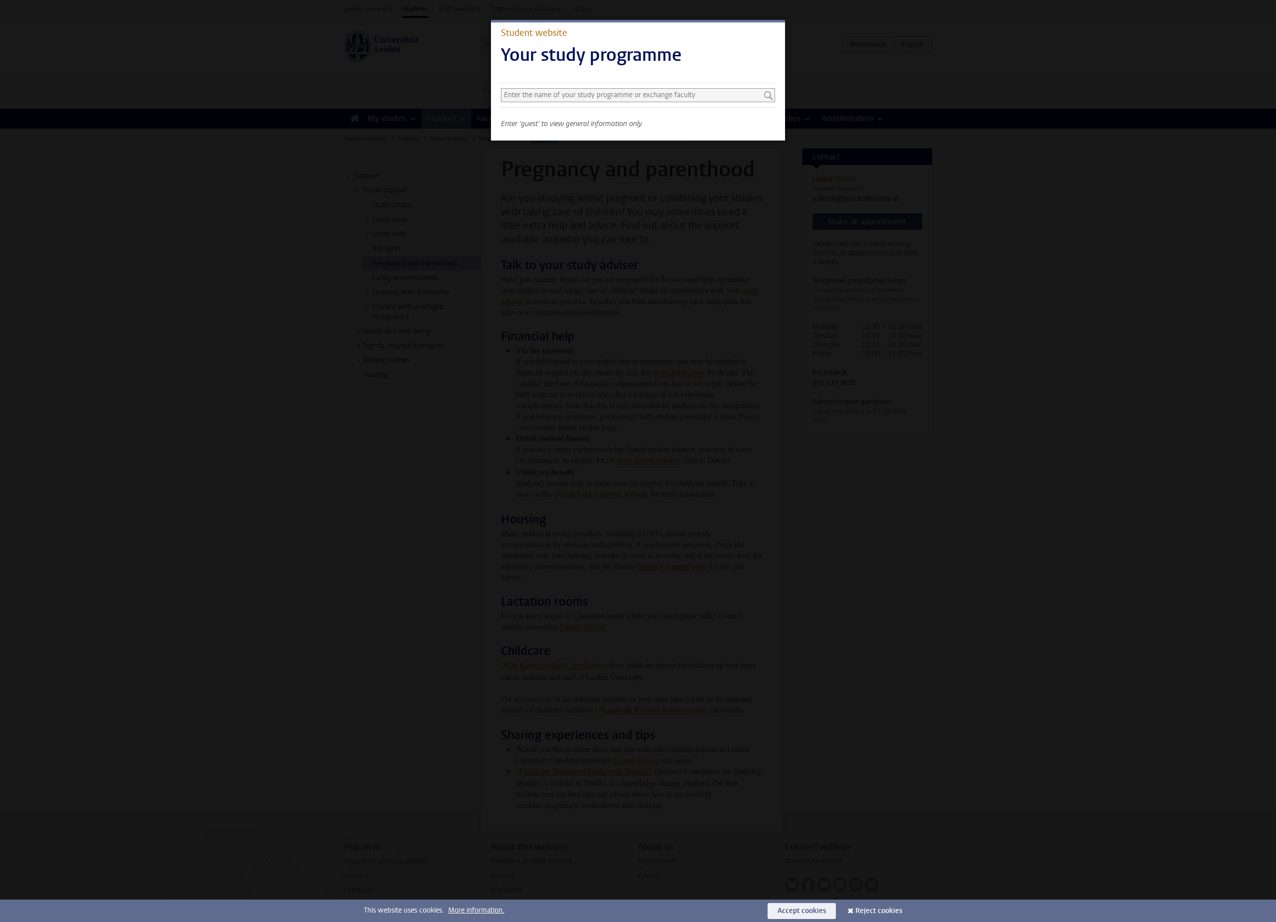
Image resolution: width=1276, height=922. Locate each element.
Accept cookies (802, 911)
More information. (476, 910)
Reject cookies (878, 911)
